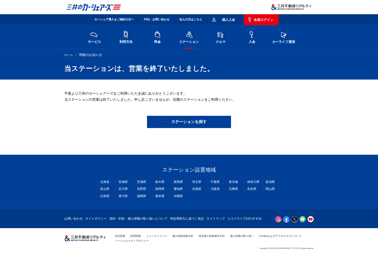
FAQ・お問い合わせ (157, 19)
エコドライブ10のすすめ (245, 218)
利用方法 (126, 41)
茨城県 (141, 182)
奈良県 (251, 189)
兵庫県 (233, 189)
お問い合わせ (73, 218)
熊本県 (159, 196)
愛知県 (178, 189)
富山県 (104, 189)
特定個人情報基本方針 (212, 236)
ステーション (189, 41)
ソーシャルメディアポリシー (132, 240)
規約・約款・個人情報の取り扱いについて (138, 218)
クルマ (221, 41)
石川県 (123, 189)
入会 (252, 41)
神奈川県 (253, 182)
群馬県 (178, 182)
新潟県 (270, 182)
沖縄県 (178, 196)
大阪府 (215, 189)
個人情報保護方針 (182, 236)
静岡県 (159, 189)
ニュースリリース (156, 236)
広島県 (104, 196)
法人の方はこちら (190, 19)
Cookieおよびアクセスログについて (280, 236)
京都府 (196, 189)
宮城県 (123, 182)
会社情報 (120, 236)
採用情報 (135, 236)
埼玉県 (196, 182)
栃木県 (159, 182)
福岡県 (141, 196)
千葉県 (215, 182)
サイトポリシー (96, 218)
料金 (157, 41)
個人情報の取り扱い (242, 236)
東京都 (233, 182)
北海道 (104, 182)
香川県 (123, 196)
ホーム (68, 55)
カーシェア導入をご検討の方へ (114, 19)
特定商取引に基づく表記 (187, 218)
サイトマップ (215, 218)
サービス (94, 41)
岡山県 (270, 189)
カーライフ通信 (283, 41)
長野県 (141, 189)
